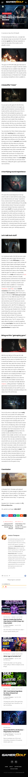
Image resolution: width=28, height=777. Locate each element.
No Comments (6, 25)
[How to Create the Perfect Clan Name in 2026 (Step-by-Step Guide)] (14, 607)
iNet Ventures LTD (20, 772)
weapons (3, 384)
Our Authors (14, 768)
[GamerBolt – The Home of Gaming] (15, 2)
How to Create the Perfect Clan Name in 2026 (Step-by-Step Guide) (14, 621)
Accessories (6, 724)
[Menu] (2, 2)
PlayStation (4, 289)
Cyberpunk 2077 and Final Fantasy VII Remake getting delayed (7, 526)
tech (25, 274)
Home (6, 766)
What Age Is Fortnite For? (12, 656)
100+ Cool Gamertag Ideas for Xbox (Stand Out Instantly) (13, 693)
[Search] (26, 2)
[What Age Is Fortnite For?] (14, 644)
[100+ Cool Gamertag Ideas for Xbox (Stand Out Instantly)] (14, 679)
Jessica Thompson (11, 23)
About (11, 766)
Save (11, 516)
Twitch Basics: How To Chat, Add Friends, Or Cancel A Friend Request (20, 526)
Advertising (18, 766)
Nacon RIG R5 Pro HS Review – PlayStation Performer (14, 731)
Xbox (12, 289)
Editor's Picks (7, 13)
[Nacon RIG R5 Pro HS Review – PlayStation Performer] (14, 718)
